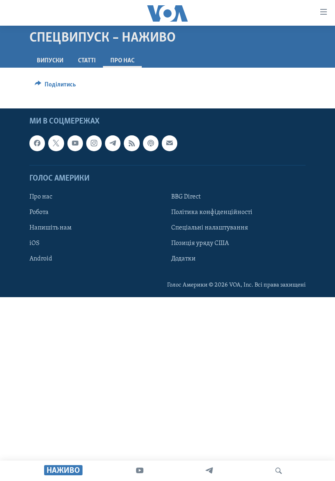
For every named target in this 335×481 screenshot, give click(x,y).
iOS (34, 243)
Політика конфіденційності (211, 212)
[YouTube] (139, 471)
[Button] (55, 86)
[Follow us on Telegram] (113, 143)
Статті (87, 60)
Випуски (50, 60)
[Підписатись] (169, 143)
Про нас (40, 197)
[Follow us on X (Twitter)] (56, 143)
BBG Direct (186, 197)
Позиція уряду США (200, 243)
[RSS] (131, 143)
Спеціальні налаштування (209, 228)
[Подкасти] (151, 143)
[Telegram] (209, 471)
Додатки (183, 259)
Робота (39, 212)
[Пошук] (278, 471)
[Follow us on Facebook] (37, 143)
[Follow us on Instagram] (94, 143)
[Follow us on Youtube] (75, 143)
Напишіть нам (50, 228)
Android (40, 259)
